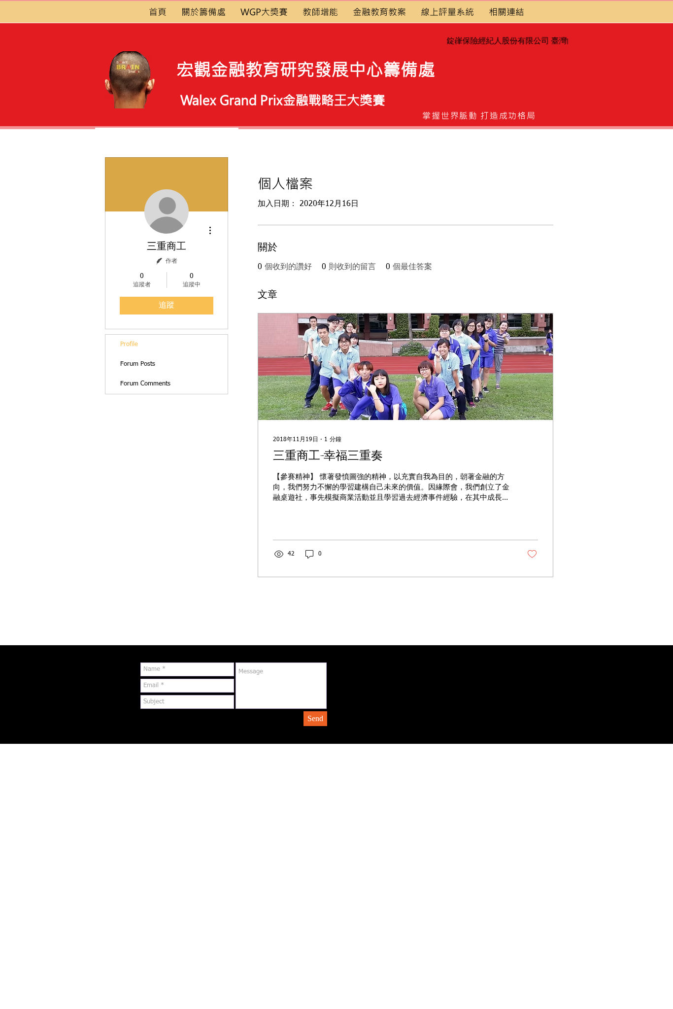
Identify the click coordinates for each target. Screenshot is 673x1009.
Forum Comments (145, 384)
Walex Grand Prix (231, 99)
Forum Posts (137, 364)
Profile (129, 344)
